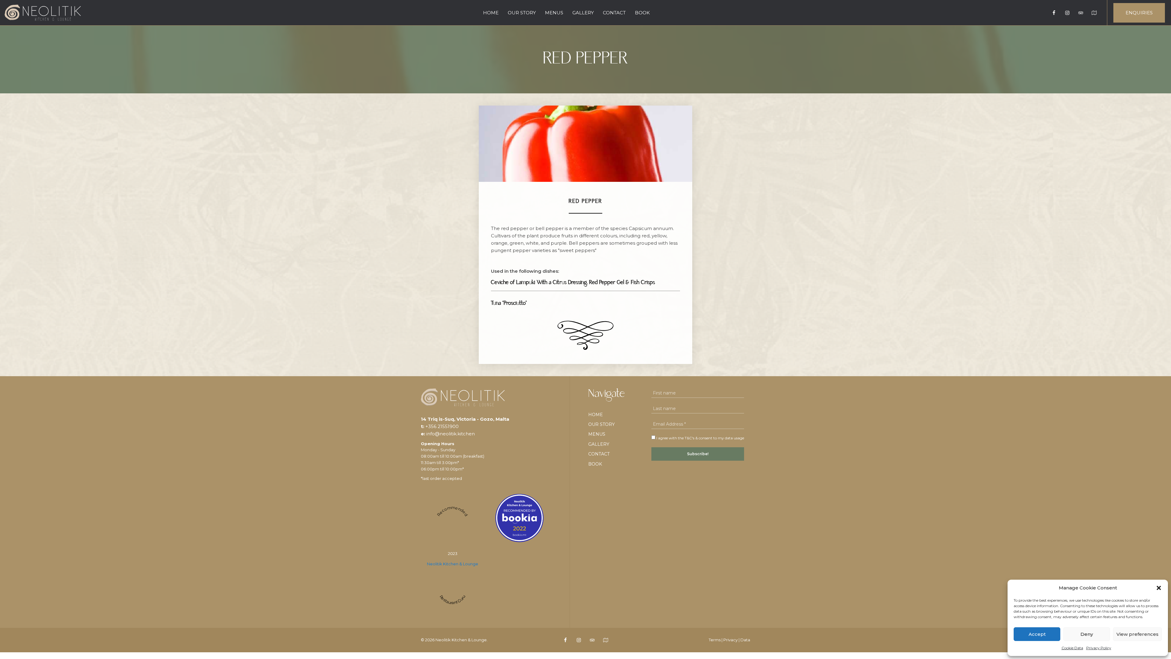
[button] (1159, 588)
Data (745, 639)
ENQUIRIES (1139, 13)
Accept (1037, 634)
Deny (1086, 634)
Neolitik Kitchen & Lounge (452, 563)
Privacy (730, 639)
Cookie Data (1072, 648)
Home (491, 13)
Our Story (522, 13)
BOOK (642, 13)
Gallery (583, 13)
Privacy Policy (1098, 648)
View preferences (1137, 634)
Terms (715, 639)
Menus (554, 13)
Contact (614, 13)
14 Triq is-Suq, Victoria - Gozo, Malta (465, 419)
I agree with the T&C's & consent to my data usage (699, 438)
